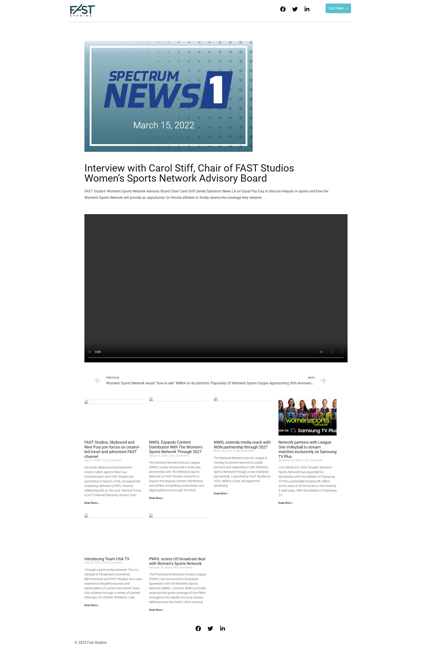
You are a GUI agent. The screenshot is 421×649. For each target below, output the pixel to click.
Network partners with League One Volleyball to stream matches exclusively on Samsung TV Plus (307, 449)
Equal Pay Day (253, 191)
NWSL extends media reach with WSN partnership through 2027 (242, 444)
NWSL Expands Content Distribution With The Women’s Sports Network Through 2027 (175, 447)
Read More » (91, 502)
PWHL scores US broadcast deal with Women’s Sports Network (177, 561)
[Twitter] (294, 9)
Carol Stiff (187, 191)
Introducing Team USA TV (106, 559)
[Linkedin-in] (306, 9)
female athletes (183, 197)
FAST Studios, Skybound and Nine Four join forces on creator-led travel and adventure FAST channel (112, 449)
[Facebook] (282, 9)
